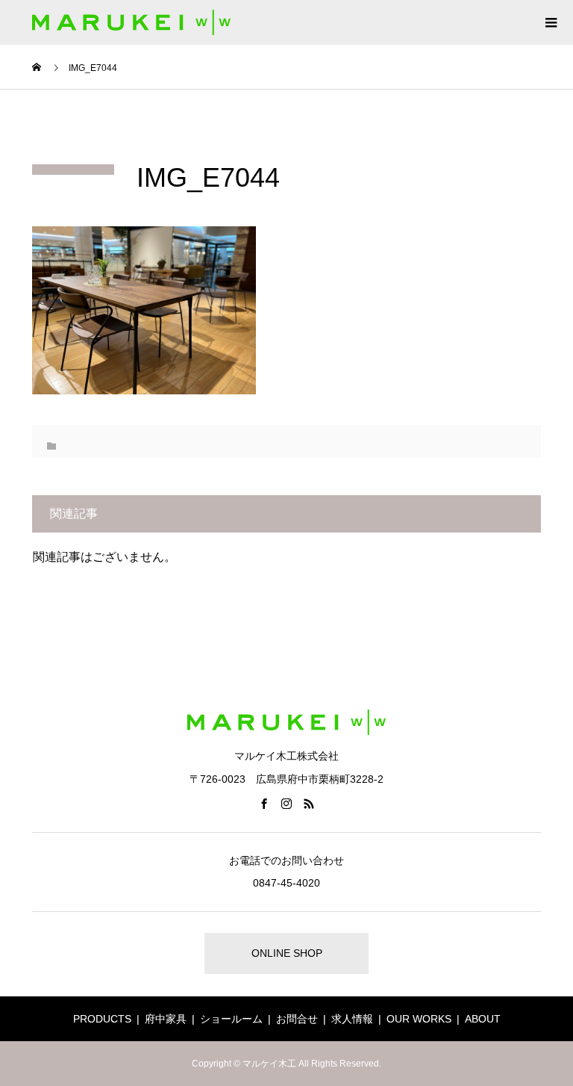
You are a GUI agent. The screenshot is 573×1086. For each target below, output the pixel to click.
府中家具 (166, 1019)
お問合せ (297, 1019)
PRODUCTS (102, 1019)
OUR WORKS (418, 1019)
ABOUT (483, 1019)
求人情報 (352, 1019)
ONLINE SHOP (286, 953)
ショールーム (231, 1019)
